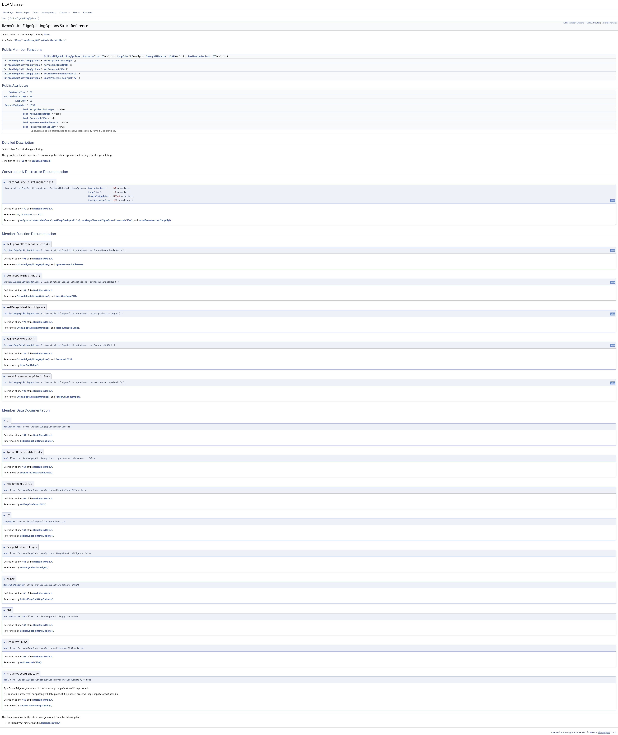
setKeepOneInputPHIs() (67, 220)
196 (24, 390)
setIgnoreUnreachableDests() (36, 220)
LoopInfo (122, 56)
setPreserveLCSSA (54, 69)
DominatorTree (91, 56)
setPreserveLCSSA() (121, 220)
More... (48, 34)
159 (24, 529)
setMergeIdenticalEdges (58, 60)
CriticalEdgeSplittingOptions (23, 18)
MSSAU (172, 56)
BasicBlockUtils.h (41, 160)
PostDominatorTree (199, 56)
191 (24, 258)
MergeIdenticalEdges (42, 109)
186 (24, 353)
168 (24, 699)
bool (25, 109)
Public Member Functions (573, 23)
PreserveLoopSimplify (43, 127)
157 (24, 435)
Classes (63, 12)
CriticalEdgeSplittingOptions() (33, 264)
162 (24, 498)
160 (24, 593)
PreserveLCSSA (38, 118)
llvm (4, 18)
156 (22, 160)
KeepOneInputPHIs (40, 114)
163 (24, 656)
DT (103, 56)
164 (24, 466)
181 (24, 290)
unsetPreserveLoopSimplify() (155, 220)
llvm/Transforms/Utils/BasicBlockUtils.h (40, 40)
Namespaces (48, 12)
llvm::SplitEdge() (29, 365)
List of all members (609, 23)
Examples (88, 12)
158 (24, 624)
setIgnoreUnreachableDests (60, 73)
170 (24, 208)
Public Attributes (593, 23)
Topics (36, 12)
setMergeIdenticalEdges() (95, 220)
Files (75, 12)
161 (24, 561)
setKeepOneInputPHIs (56, 65)
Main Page (8, 12)
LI (131, 56)
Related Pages (23, 12)
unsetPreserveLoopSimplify (60, 78)
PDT (214, 56)
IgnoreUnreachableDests (44, 122)
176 (24, 321)
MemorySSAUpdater (156, 56)
